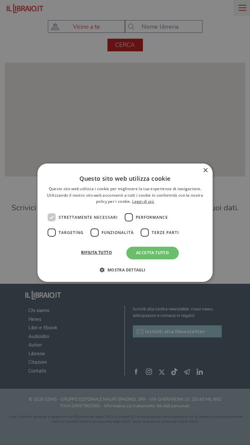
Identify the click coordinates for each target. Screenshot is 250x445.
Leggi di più (143, 201)
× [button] (205, 170)
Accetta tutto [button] (152, 252)
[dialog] (125, 222)
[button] (124, 270)
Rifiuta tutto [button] (96, 252)
